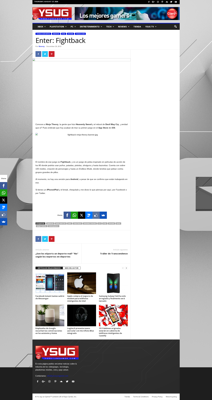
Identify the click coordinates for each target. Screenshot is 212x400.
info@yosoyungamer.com (57, 376)
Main (118, 223)
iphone (111, 223)
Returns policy (171, 397)
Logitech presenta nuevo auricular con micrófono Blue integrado (80, 330)
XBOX (40, 26)
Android (56, 34)
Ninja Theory (41, 226)
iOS (99, 223)
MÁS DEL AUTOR (71, 268)
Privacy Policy (157, 397)
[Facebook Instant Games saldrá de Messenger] (49, 283)
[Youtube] (176, 2)
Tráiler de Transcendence (114, 253)
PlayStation (57, 26)
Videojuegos (53, 226)
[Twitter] (171, 2)
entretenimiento (90, 26)
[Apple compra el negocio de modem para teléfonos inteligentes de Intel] (81, 283)
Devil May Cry (61, 223)
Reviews (122, 26)
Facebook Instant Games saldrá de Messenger (49, 297)
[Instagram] (158, 2)
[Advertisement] (81, 115)
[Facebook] (149, 2)
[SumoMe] (103, 215)
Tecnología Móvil (43, 34)
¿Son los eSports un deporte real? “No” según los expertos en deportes (56, 255)
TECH (108, 26)
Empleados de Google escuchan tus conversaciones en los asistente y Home (48, 330)
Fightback (77, 223)
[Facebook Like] (96, 215)
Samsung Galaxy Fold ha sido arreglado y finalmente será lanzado (112, 298)
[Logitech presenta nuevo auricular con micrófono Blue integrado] (81, 315)
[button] (175, 26)
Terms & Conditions (141, 397)
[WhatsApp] (74, 215)
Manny (42, 46)
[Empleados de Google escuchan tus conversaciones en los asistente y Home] (49, 315)
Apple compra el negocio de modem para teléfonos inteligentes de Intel (80, 298)
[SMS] (88, 215)
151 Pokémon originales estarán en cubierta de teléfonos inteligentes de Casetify (110, 332)
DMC (69, 223)
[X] (81, 215)
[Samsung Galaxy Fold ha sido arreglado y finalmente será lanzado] (113, 283)
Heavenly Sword (90, 223)
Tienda (137, 26)
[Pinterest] (162, 2)
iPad (63, 34)
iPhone (70, 34)
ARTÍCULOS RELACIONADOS (49, 268)
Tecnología (80, 34)
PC (72, 26)
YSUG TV (149, 26)
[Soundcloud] (167, 2)
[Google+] (153, 2)
